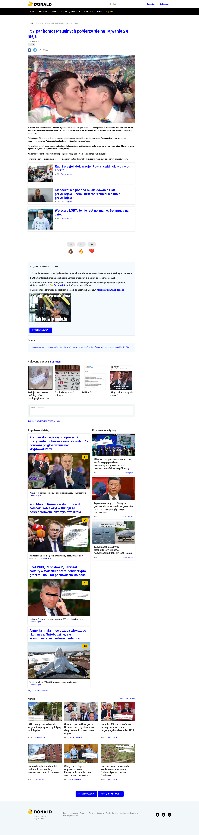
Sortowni (55, 361)
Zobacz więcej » (66, 174)
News (65, 813)
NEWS (31, 12)
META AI (87, 392)
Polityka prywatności (70, 816)
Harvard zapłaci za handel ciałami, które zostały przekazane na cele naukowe (44, 769)
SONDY (99, 12)
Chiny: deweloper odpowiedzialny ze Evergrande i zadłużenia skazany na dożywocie (78, 771)
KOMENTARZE (56, 12)
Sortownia (59, 285)
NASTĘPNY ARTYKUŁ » (111, 794)
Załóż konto (164, 4)
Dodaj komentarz (37, 408)
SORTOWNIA (42, 12)
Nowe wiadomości (127, 699)
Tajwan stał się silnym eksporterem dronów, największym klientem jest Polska (113, 550)
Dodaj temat (124, 813)
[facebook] (30, 50)
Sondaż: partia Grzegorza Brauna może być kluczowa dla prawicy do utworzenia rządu (79, 729)
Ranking (92, 813)
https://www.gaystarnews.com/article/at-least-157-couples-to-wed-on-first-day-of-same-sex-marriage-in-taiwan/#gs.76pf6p (79, 347)
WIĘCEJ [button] (109, 12)
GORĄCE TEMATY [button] (72, 12)
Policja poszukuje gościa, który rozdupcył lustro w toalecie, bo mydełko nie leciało (40, 398)
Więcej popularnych (38, 691)
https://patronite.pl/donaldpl (111, 290)
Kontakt (115, 813)
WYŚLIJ (45, 50)
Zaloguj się (151, 4)
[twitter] (35, 50)
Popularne (83, 813)
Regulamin (134, 813)
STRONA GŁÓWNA (86, 794)
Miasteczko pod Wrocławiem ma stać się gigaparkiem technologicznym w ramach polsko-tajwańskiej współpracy (112, 464)
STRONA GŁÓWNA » (41, 330)
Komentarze (73, 813)
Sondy (108, 813)
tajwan (31, 45)
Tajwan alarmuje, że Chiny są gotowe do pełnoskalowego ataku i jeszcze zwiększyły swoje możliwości (113, 508)
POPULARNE (89, 12)
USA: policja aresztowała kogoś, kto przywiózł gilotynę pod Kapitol (44, 727)
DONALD (30, 23)
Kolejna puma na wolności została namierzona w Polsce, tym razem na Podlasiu (115, 771)
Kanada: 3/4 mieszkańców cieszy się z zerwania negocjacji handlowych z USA (117, 727)
